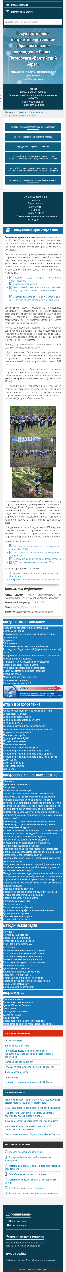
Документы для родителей (17, 732)
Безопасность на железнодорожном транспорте (33, 1193)
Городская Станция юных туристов (33, 146)
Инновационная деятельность (18, 987)
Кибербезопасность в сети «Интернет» (28, 1174)
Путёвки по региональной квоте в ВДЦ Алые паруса (30, 756)
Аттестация (9, 947)
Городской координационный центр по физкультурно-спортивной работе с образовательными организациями (33, 169)
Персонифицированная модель (19, 940)
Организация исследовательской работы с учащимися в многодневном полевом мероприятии (32, 853)
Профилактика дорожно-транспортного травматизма (30, 848)
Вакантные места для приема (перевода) (24, 670)
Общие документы (12, 904)
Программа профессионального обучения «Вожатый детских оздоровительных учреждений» (30, 893)
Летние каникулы (13, 723)
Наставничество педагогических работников (26, 980)
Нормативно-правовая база (17, 965)
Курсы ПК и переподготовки (17, 944)
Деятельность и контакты (16, 784)
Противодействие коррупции (18, 1002)
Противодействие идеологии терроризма (24, 1020)
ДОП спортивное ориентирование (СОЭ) (33, 562)
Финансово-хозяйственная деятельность (24, 667)
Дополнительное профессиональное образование (29, 910)
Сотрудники (9, 787)
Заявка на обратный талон (17, 716)
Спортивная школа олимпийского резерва (33, 137)
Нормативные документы (16, 901)
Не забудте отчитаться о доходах (25, 1188)
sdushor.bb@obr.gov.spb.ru (25, 607)
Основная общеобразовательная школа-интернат (33, 127)
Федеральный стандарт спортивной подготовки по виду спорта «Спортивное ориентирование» (35, 289)
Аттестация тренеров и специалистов (22, 956)
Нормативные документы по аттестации (24, 950)
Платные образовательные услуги (21, 664)
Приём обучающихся (33, 104)
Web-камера (9, 769)
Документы (9, 640)
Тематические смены (15, 744)
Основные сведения (13, 631)
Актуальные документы (15, 934)
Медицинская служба (14, 735)
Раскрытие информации (15, 680)
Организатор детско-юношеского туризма (24, 836)
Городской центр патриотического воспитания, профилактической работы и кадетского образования (33, 157)
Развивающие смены (15, 741)
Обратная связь (18, 1221)
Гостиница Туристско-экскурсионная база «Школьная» (33, 180)
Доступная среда (12, 674)
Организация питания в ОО (17, 683)
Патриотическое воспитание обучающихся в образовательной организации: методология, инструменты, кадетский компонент (26, 842)
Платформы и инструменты (17, 974)
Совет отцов (9, 1008)
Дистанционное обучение (16, 913)
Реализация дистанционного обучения (23, 977)
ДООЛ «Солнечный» (13, 762)
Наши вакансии (11, 1017)
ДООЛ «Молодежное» (14, 765)
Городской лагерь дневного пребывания (24, 726)
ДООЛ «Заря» (10, 759)
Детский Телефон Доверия (17, 1005)
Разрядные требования (25, 284)
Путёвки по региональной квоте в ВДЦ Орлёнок (28, 753)
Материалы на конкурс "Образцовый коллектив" (28, 1023)
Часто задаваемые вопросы (17, 916)
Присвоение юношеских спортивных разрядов (37, 218)
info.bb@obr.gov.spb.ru (33, 79)
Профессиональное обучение (18, 888)
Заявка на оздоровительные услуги (21, 719)
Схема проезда (18, 1225)
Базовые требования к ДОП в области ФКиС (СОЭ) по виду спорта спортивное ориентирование (35, 298)
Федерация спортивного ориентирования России (34, 579)
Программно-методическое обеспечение (24, 962)
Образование (10, 643)
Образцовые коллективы (16, 1011)
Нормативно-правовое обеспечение (21, 971)
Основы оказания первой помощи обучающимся (28, 793)
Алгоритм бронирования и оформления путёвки (27, 710)
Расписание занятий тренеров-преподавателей (37, 559)
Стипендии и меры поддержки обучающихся (26, 661)
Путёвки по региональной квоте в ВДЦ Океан (26, 750)
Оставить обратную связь (16, 919)
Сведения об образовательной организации (26, 627)
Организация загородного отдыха (20, 747)
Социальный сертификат (16, 983)
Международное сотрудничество (20, 677)
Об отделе (8, 781)
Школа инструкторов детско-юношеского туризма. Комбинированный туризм (29, 826)
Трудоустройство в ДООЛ (16, 738)
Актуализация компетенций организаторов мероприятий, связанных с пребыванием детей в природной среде (32, 832)
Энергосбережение (13, 999)
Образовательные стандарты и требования (25, 646)
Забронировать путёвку (15, 713)
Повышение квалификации (17, 790)
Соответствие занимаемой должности (23, 959)
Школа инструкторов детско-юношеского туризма (29, 821)
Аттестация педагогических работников (24, 953)
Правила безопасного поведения (25, 1152)
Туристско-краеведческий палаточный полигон (27, 729)
